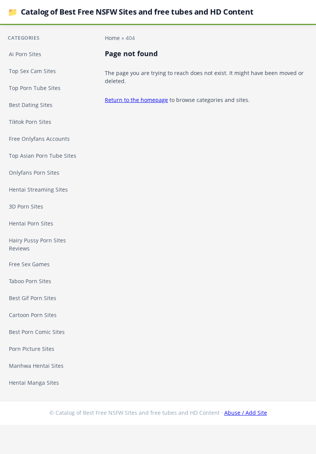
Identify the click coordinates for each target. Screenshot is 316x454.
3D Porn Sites (26, 206)
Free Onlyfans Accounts (39, 138)
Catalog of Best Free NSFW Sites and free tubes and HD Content (130, 12)
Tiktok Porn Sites (30, 121)
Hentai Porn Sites (31, 223)
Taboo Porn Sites (30, 281)
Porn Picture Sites (31, 348)
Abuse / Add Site (245, 412)
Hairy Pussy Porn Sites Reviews (37, 244)
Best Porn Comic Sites (37, 331)
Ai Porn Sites (25, 54)
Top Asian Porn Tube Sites (42, 155)
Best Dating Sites (30, 104)
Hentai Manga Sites (34, 382)
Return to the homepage (136, 99)
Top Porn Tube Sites (35, 88)
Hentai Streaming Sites (38, 189)
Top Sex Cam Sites (32, 71)
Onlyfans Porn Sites (34, 172)
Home (112, 38)
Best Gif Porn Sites (32, 298)
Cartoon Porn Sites (33, 315)
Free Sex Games (29, 264)
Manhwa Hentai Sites (36, 365)
